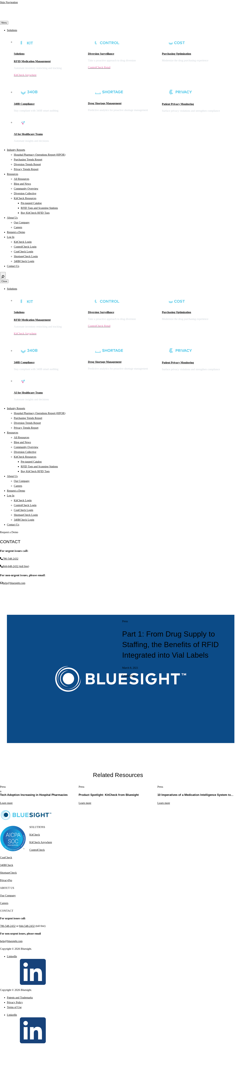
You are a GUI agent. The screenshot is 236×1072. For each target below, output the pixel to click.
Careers (4, 903)
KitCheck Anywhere (40, 842)
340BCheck (6, 865)
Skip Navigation (9, 2)
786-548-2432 (8, 925)
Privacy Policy (15, 1002)
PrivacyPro (6, 880)
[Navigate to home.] (32, 17)
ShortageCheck (8, 872)
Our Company (8, 895)
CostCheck (6, 857)
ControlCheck (37, 849)
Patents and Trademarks (20, 997)
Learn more (128, 675)
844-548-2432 (27, 925)
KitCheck (34, 834)
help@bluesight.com (11, 941)
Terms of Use (14, 1007)
